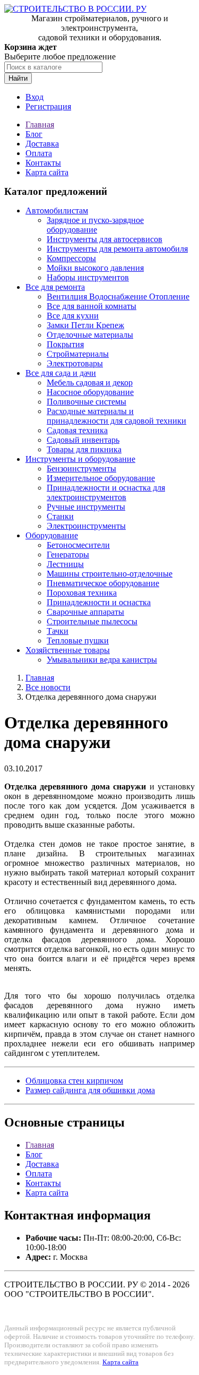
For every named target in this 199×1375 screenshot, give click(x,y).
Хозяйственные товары (67, 650)
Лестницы (65, 564)
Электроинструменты (86, 525)
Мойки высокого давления (95, 267)
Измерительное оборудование (101, 478)
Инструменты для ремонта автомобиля (117, 248)
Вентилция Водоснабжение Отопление (118, 296)
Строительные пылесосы (92, 621)
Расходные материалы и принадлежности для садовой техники (116, 416)
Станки (60, 516)
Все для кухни (73, 315)
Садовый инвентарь (83, 439)
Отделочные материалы (90, 334)
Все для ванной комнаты (91, 306)
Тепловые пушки (78, 640)
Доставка (42, 143)
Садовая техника (77, 430)
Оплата (38, 153)
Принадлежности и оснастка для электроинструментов (106, 492)
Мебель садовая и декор (90, 382)
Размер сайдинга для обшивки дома (90, 1090)
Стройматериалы (78, 353)
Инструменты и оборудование (80, 458)
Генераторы (68, 554)
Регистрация (48, 106)
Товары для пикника (84, 449)
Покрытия (65, 344)
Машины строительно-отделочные (109, 573)
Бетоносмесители (78, 544)
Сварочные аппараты (85, 611)
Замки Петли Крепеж (85, 325)
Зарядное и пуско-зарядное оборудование (95, 225)
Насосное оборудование (90, 392)
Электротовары (75, 363)
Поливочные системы (86, 401)
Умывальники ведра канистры (102, 659)
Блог (33, 134)
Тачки (57, 630)
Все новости (48, 687)
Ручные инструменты (86, 506)
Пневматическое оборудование (103, 583)
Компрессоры (71, 258)
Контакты (43, 162)
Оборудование (51, 535)
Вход (34, 96)
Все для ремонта (55, 286)
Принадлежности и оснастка (99, 602)
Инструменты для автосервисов (104, 239)
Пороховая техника (82, 592)
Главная (39, 124)
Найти (18, 78)
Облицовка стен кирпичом (74, 1080)
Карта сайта (46, 172)
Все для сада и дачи (60, 372)
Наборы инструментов (88, 277)
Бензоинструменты (81, 468)
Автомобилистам (56, 210)
